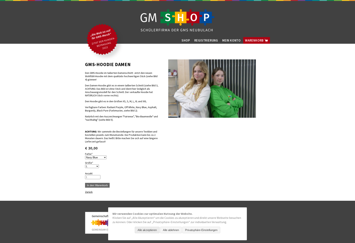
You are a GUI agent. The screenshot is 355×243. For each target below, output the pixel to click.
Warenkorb (254, 40)
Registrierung (206, 40)
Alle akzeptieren (147, 230)
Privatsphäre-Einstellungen (201, 230)
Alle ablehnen (171, 230)
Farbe (90, 154)
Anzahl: (89, 173)
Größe (90, 162)
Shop (186, 40)
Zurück (89, 192)
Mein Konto (231, 40)
